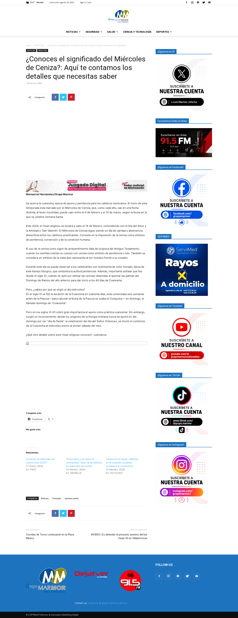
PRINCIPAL (42, 50)
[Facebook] (186, 2)
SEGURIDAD (92, 31)
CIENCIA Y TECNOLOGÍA (137, 31)
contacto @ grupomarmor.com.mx (107, 603)
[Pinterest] (71, 97)
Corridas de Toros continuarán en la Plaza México (50, 536)
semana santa (71, 498)
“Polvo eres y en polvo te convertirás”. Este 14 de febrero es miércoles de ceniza (84, 462)
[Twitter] (203, 2)
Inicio (28, 45)
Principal (56, 498)
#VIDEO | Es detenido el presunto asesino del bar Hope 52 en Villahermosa (119, 536)
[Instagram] (192, 2)
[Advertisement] (86, 485)
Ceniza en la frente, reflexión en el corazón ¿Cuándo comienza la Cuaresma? (122, 462)
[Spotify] (198, 2)
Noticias (45, 498)
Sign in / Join (85, 2)
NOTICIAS (72, 31)
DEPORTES (162, 31)
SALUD (111, 31)
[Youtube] (209, 2)
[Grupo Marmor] (119, 16)
